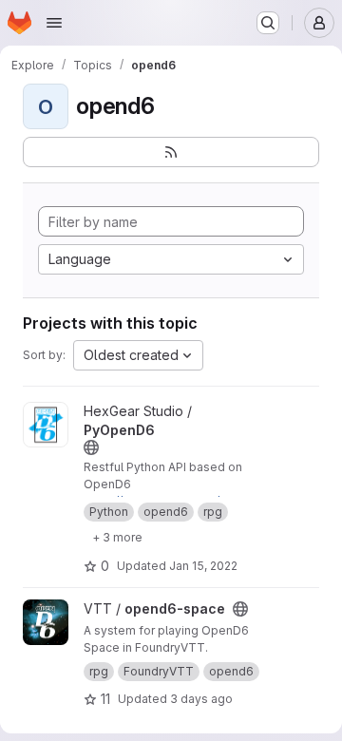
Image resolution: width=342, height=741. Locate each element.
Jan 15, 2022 (203, 566)
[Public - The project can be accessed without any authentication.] (91, 447)
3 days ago (201, 699)
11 (105, 699)
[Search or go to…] (267, 22)
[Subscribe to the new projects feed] (171, 152)
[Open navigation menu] (54, 23)
